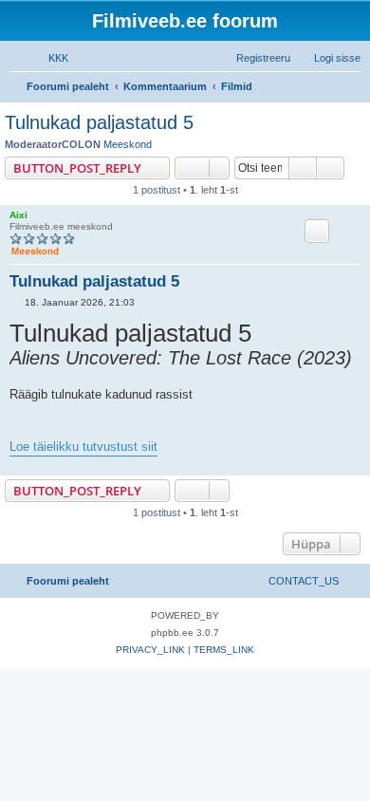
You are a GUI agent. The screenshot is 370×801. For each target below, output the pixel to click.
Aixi (18, 215)
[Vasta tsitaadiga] (317, 230)
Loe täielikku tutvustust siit (83, 446)
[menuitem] (49, 58)
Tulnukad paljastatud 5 (99, 122)
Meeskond (127, 144)
